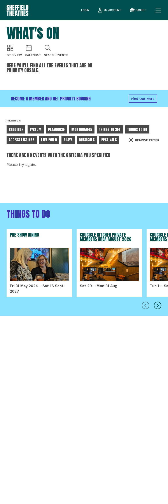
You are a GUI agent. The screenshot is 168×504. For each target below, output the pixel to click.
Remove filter (147, 140)
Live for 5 (49, 140)
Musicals (87, 140)
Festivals (109, 140)
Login (85, 10)
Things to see (110, 129)
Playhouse (56, 129)
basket (141, 10)
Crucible (16, 129)
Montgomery (81, 129)
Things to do (137, 129)
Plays (68, 140)
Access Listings (22, 140)
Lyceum (36, 129)
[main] (84, 262)
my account (112, 10)
